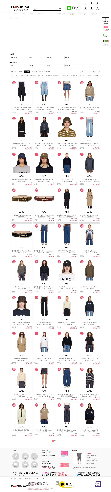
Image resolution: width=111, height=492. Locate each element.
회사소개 (14, 478)
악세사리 (67, 66)
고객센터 (42, 478)
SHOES (49, 57)
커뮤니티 (36, 478)
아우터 (31, 66)
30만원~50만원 (74, 75)
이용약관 (20, 478)
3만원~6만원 (33, 75)
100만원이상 (89, 75)
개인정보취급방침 (28, 478)
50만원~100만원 (82, 75)
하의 (48, 66)
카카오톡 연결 (21, 475)
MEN (30, 57)
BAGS (67, 57)
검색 (22, 75)
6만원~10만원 (41, 75)
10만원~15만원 (49, 75)
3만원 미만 (27, 75)
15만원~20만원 (57, 75)
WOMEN (14, 57)
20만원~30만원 (65, 75)
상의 (12, 66)
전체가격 (96, 75)
